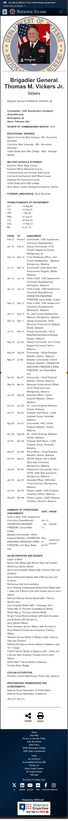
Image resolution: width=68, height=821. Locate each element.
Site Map (34, 735)
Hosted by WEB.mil (33, 800)
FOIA (34, 756)
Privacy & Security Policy (34, 738)
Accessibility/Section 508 (34, 762)
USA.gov (34, 775)
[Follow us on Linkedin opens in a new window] (22, 786)
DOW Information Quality (34, 748)
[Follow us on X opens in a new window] (14, 786)
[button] (14, 5)
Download (29, 59)
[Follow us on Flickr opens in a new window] (38, 786)
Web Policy (34, 745)
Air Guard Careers (34, 771)
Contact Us (34, 765)
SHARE (28, 720)
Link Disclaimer (34, 741)
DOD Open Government (34, 751)
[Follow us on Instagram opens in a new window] (54, 786)
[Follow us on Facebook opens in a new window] (46, 786)
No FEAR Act (34, 759)
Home (34, 732)
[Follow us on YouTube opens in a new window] (30, 786)
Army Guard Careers (34, 768)
